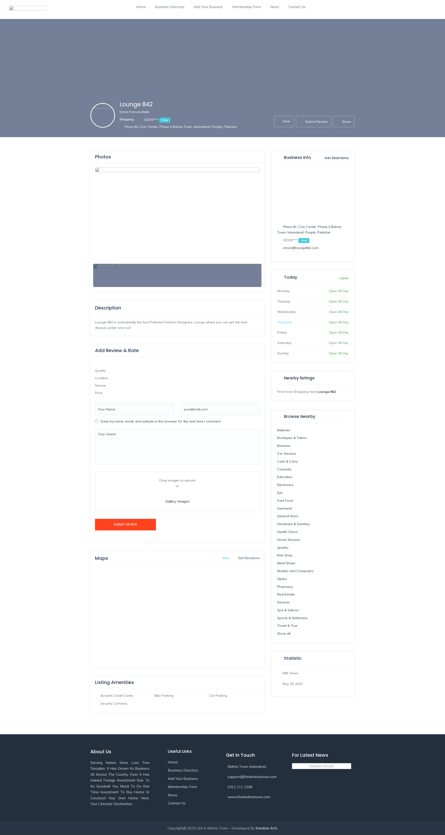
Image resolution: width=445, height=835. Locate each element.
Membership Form (246, 7)
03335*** (155, 120)
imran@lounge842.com (301, 248)
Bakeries (283, 430)
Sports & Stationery (292, 618)
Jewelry (282, 547)
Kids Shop (284, 555)
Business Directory (169, 7)
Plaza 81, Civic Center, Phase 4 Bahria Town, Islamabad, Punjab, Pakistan (181, 127)
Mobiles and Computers (295, 571)
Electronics (285, 485)
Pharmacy (285, 587)
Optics (282, 579)
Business (283, 446)
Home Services (288, 540)
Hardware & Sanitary (293, 524)
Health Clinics (287, 532)
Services (283, 602)
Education (284, 477)
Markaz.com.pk (321, 766)
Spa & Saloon (288, 610)
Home (141, 7)
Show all (283, 633)
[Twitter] (314, 786)
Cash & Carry (287, 461)
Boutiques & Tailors (292, 438)
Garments (284, 508)
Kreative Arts (266, 828)
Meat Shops (286, 563)
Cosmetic (284, 469)
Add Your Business (208, 7)
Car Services (286, 453)
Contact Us (296, 7)
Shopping (127, 119)
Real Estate (286, 594)
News (274, 7)
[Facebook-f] (298, 786)
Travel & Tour (287, 626)
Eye (280, 493)
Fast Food (285, 500)
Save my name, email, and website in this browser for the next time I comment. (161, 421)
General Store (287, 516)
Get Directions (336, 158)
